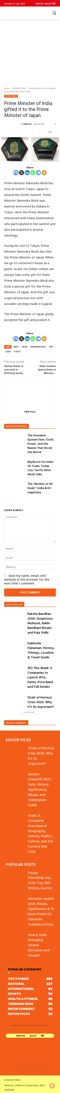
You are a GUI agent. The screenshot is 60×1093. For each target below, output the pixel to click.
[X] (21, 172)
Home (7, 88)
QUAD (8, 351)
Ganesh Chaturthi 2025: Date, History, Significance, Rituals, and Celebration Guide (40, 789)
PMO (51, 346)
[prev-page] (6, 500)
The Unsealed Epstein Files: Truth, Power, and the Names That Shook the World (41, 443)
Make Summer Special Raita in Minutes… (47, 369)
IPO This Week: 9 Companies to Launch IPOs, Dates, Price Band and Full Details (40, 677)
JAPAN (24, 346)
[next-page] (12, 500)
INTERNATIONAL (19, 88)
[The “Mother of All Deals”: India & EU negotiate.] (14, 489)
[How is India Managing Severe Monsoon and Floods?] (15, 939)
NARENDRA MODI (38, 346)
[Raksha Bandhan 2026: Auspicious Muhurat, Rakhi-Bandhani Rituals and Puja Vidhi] (14, 618)
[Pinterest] (38, 1068)
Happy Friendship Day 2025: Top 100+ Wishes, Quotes (40, 880)
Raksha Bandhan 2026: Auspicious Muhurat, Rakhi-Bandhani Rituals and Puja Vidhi (40, 623)
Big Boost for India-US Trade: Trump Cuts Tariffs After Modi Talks (41, 468)
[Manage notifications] (52, 1085)
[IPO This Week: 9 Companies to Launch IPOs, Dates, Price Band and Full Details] (14, 672)
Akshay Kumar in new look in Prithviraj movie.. (14, 369)
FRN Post (28, 124)
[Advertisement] (30, 51)
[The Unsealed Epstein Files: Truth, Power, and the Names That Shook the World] (14, 440)
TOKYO (17, 351)
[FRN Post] (12, 124)
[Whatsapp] (32, 172)
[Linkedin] (27, 172)
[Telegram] (38, 172)
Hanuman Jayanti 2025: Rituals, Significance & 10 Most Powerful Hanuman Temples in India (41, 911)
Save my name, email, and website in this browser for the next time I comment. (26, 579)
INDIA (16, 346)
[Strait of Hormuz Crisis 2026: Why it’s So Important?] (14, 702)
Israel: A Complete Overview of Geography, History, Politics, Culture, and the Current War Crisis (40, 833)
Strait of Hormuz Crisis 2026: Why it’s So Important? (41, 702)
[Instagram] (21, 1068)
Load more (29, 712)
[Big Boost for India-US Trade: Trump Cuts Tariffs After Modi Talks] (14, 467)
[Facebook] (15, 172)
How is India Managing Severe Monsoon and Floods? (39, 945)
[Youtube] (46, 1068)
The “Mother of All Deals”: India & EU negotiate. (40, 487)
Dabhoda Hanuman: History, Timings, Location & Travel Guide (41, 650)
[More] (44, 172)
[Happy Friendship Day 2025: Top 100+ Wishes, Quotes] (15, 877)
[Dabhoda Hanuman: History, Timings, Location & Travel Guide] (14, 648)
